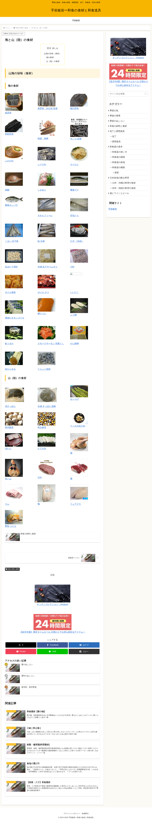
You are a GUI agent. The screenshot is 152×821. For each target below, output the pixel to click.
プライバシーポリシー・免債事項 (76, 813)
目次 (49, 48)
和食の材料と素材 (13, 569)
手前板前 (112, 209)
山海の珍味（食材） (52, 53)
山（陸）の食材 (52, 61)
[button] (84, 651)
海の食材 (50, 57)
